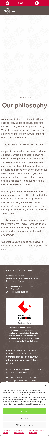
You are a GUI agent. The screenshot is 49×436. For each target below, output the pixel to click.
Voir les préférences (24, 425)
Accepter (24, 411)
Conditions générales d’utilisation (36, 431)
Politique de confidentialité (19, 431)
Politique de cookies (7, 431)
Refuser (24, 418)
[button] (45, 385)
